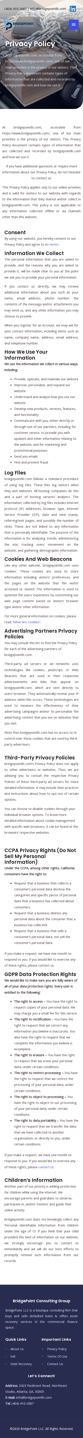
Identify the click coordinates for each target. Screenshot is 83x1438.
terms (54, 244)
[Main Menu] (74, 25)
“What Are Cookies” (26, 622)
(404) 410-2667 (15, 8)
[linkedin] (74, 8)
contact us (46, 1167)
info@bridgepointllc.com (48, 8)
